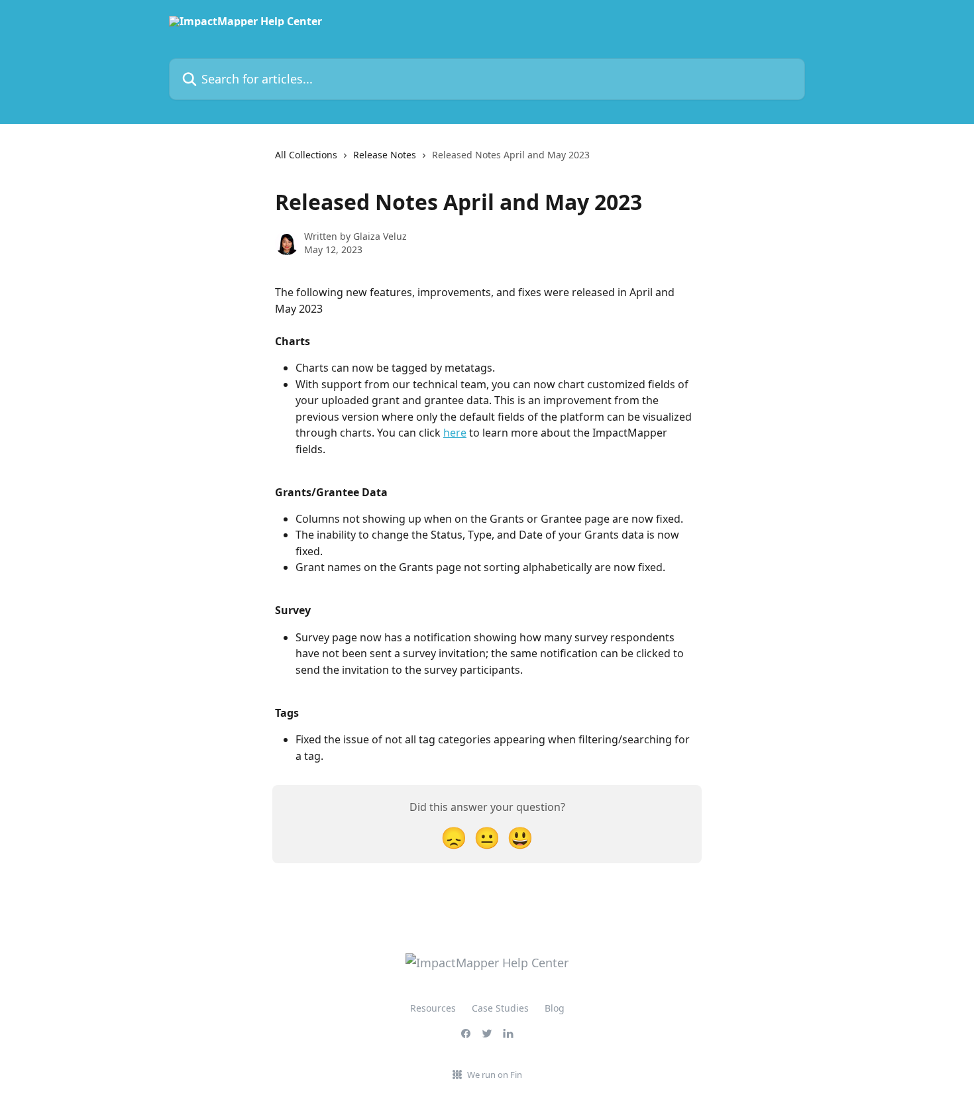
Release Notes (384, 154)
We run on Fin (494, 1075)
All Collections (306, 154)
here (454, 432)
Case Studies (500, 1008)
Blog (555, 1008)
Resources (433, 1008)
